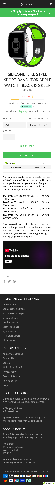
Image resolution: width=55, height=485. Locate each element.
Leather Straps (10, 322)
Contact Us (8, 358)
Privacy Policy (10, 371)
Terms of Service (11, 376)
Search (6, 362)
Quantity (7, 131)
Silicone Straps (10, 317)
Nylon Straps (9, 331)
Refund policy (10, 380)
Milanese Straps (11, 326)
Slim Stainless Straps (13, 313)
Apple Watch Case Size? (38, 119)
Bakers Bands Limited (20, 471)
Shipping (22, 111)
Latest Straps (9, 304)
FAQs (5, 385)
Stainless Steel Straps (14, 308)
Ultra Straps (9, 340)
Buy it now (27, 155)
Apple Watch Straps (13, 353)
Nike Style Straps (11, 335)
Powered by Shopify (39, 471)
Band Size (7, 119)
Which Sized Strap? (12, 367)
